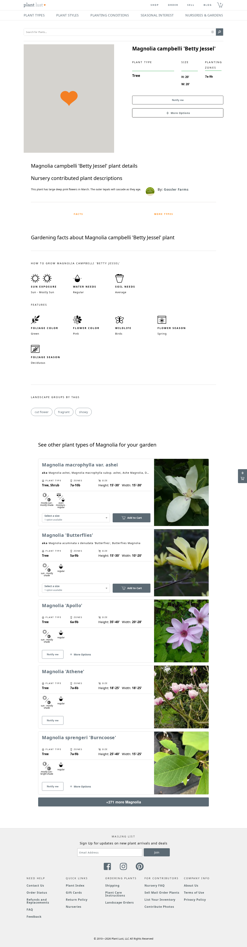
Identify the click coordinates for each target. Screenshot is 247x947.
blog (208, 5)
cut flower (42, 412)
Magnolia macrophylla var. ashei (80, 465)
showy (83, 412)
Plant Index (75, 885)
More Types (163, 214)
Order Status (37, 893)
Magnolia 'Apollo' (62, 605)
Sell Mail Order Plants (161, 893)
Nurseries (73, 907)
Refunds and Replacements (38, 901)
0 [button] (220, 3)
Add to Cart (134, 517)
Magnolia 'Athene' (63, 671)
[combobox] (76, 518)
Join (156, 852)
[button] (212, 32)
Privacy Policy (195, 900)
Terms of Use (194, 893)
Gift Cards (74, 893)
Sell (191, 5)
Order (173, 5)
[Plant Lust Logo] (35, 5)
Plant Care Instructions (115, 894)
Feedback (34, 917)
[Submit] (219, 32)
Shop (155, 5)
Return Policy (76, 900)
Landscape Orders (119, 902)
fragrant (64, 412)
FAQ (30, 910)
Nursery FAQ (154, 885)
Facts (78, 214)
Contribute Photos (159, 907)
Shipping (112, 885)
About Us (191, 885)
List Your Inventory (159, 900)
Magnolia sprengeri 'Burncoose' (79, 737)
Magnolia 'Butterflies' (67, 535)
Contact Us (35, 885)
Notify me (178, 100)
